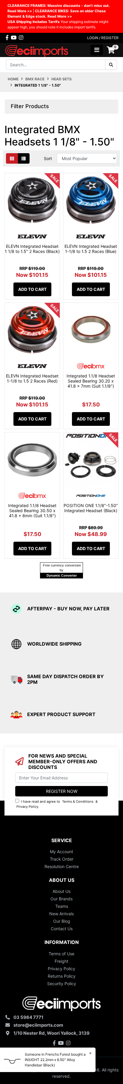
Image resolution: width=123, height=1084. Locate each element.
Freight (61, 961)
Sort (48, 158)
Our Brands (61, 898)
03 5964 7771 (28, 1017)
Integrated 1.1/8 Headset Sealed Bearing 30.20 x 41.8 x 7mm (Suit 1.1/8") (91, 381)
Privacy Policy (27, 806)
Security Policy (61, 983)
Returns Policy (62, 976)
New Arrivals (61, 913)
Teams (61, 906)
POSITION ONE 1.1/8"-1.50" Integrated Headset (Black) (91, 508)
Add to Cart (32, 289)
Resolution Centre (61, 866)
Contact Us (62, 928)
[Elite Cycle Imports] (37, 49)
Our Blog (61, 921)
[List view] (24, 158)
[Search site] (111, 64)
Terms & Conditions (77, 801)
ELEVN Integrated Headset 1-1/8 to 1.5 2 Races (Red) (32, 378)
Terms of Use (61, 953)
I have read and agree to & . (57, 804)
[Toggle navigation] (96, 50)
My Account (61, 851)
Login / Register (103, 38)
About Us (61, 891)
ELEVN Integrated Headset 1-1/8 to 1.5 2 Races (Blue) (90, 249)
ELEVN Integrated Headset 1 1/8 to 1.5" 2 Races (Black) (32, 249)
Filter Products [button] (30, 106)
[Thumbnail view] (12, 158)
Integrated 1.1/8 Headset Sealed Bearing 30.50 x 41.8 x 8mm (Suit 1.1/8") (32, 510)
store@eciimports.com (38, 1025)
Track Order (61, 859)
